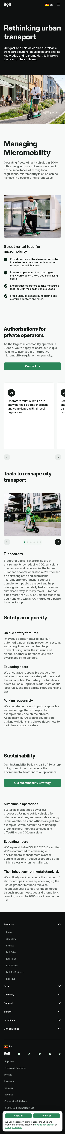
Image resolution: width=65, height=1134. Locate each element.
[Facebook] (19, 1053)
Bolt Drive (11, 952)
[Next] (58, 542)
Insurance (9, 1081)
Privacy (8, 1074)
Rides (9, 932)
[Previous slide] (7, 457)
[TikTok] (59, 1053)
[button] (32, 925)
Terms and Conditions (15, 1068)
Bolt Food (11, 959)
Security (8, 1094)
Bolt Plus (10, 978)
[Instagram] (39, 1053)
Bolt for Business (15, 972)
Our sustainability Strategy (32, 782)
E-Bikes (10, 945)
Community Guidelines (15, 1101)
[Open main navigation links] (58, 5)
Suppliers (9, 1061)
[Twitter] (29, 1053)
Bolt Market (12, 965)
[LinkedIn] (49, 1053)
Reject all (46, 1115)
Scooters (11, 939)
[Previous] (7, 542)
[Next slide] (58, 457)
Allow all (18, 1115)
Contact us (32, 366)
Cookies (8, 1088)
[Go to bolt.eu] (7, 5)
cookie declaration (44, 1124)
